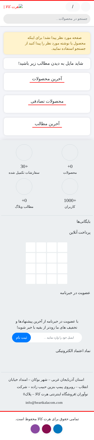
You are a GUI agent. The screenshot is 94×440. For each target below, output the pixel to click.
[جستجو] (7, 19)
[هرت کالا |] (13, 6)
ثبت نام (21, 337)
